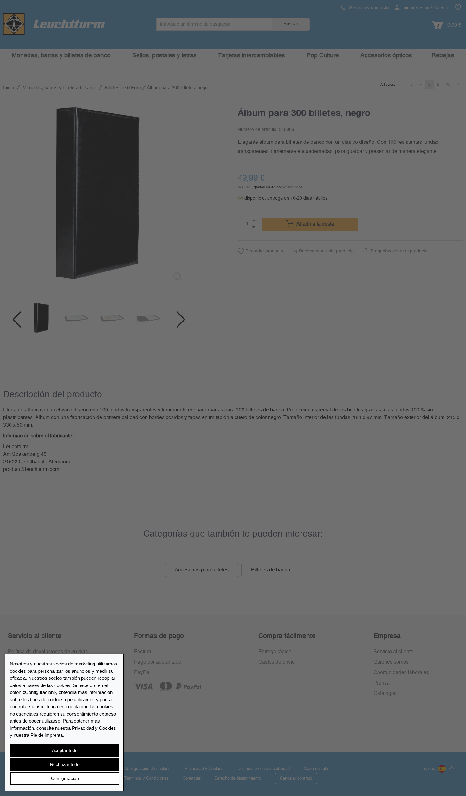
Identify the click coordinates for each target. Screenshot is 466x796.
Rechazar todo (65, 764)
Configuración (65, 778)
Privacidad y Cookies (94, 728)
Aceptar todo (65, 750)
